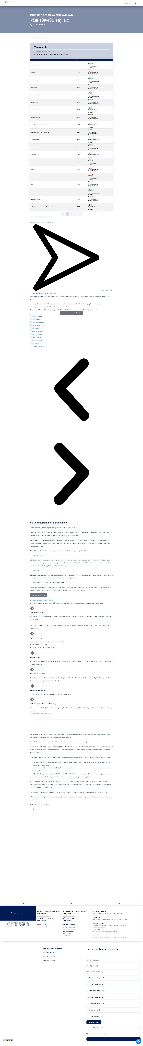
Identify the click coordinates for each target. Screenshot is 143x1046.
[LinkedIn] (71, 904)
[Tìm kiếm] (135, 3)
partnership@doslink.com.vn (44, 926)
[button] (71, 390)
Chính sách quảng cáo (49, 956)
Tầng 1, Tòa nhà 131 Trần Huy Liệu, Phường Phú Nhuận (107, 913)
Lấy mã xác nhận (93, 1022)
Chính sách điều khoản (49, 960)
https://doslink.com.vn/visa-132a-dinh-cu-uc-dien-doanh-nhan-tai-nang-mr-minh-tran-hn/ (61, 742)
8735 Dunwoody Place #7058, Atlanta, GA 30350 (105, 931)
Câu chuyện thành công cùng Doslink (40, 713)
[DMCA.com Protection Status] (8, 1040)
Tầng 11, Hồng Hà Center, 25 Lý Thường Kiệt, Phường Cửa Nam (110, 919)
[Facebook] (24, 904)
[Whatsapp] (20, 925)
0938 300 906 (41, 914)
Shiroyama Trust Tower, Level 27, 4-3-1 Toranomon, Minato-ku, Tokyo (111, 937)
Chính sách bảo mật (48, 952)
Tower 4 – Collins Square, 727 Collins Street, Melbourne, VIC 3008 (110, 925)
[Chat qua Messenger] (138, 1041)
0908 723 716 (67, 920)
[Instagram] (24, 925)
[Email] (119, 904)
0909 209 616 (41, 920)
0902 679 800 (67, 914)
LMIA (31, 296)
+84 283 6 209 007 (69, 925)
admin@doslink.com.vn (69, 927)
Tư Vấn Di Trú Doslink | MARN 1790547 (41, 600)
